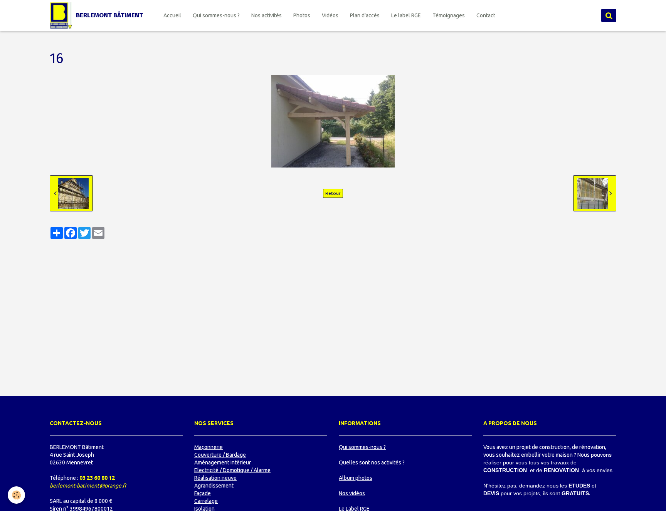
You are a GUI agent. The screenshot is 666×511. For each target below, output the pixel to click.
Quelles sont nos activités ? (372, 462)
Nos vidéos (352, 493)
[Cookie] (16, 495)
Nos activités (266, 15)
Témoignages (448, 15)
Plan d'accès (365, 15)
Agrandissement (214, 486)
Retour (333, 193)
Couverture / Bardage (220, 455)
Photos (301, 15)
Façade (202, 493)
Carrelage (206, 501)
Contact (485, 15)
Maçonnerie (208, 447)
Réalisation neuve (215, 478)
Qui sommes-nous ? (216, 15)
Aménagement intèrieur (222, 462)
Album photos (355, 478)
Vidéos (330, 15)
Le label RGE (406, 15)
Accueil (172, 15)
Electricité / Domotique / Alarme (232, 470)
